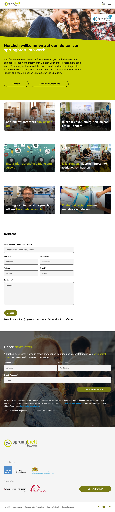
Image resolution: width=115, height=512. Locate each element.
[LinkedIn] (98, 507)
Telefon (7, 268)
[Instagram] (110, 507)
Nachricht (8, 280)
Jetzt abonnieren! (94, 389)
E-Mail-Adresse (11, 375)
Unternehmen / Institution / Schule (18, 244)
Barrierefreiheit (53, 507)
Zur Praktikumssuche (49, 84)
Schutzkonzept (68, 507)
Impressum (17, 507)
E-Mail (43, 268)
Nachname (45, 256)
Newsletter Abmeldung (74, 403)
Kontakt (16, 84)
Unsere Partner (95, 489)
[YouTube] (104, 507)
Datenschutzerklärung (29, 406)
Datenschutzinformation (34, 507)
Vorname (8, 256)
